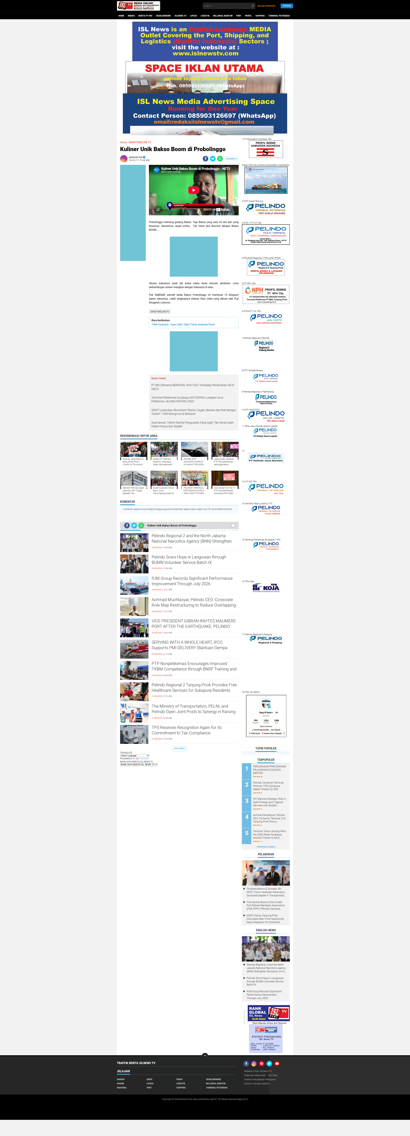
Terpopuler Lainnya (266, 847)
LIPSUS (193, 15)
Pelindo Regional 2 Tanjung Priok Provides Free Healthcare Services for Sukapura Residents (194, 687)
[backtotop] (205, 1056)
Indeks (131, 15)
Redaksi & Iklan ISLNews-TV (258, 1071)
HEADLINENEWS (163, 15)
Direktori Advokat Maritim (257, 1083)
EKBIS (149, 1079)
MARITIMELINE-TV (160, 311)
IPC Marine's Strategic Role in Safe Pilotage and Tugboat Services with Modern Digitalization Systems (269, 802)
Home (121, 15)
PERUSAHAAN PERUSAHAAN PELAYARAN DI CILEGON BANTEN (269, 770)
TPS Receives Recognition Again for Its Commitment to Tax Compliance (187, 730)
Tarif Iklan (273, 1075)
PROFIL (248, 15)
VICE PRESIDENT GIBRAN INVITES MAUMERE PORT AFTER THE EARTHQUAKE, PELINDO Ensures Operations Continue (194, 626)
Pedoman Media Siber (255, 1075)
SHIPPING (260, 15)
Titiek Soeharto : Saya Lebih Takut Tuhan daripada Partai (183, 324)
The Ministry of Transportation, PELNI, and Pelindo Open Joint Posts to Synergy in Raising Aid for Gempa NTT (193, 711)
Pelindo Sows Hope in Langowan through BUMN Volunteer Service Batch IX (189, 560)
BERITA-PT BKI (145, 15)
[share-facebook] (205, 158)
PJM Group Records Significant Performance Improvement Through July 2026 (192, 581)
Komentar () (231, 158)
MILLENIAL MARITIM (223, 15)
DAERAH (121, 1079)
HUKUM (120, 1083)
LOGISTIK (205, 15)
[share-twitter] (213, 158)
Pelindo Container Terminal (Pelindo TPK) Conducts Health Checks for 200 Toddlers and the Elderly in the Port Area (270, 786)
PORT (238, 15)
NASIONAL (122, 1087)
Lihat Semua (179, 749)
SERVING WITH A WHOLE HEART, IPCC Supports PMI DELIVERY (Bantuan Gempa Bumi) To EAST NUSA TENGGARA (189, 648)
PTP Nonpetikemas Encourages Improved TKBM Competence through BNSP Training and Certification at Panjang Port (194, 669)
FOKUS (179, 1079)
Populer (287, 6)
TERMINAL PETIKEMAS (279, 15)
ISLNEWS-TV (180, 15)
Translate (144, 758)
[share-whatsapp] (220, 158)
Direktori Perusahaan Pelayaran (260, 1079)
